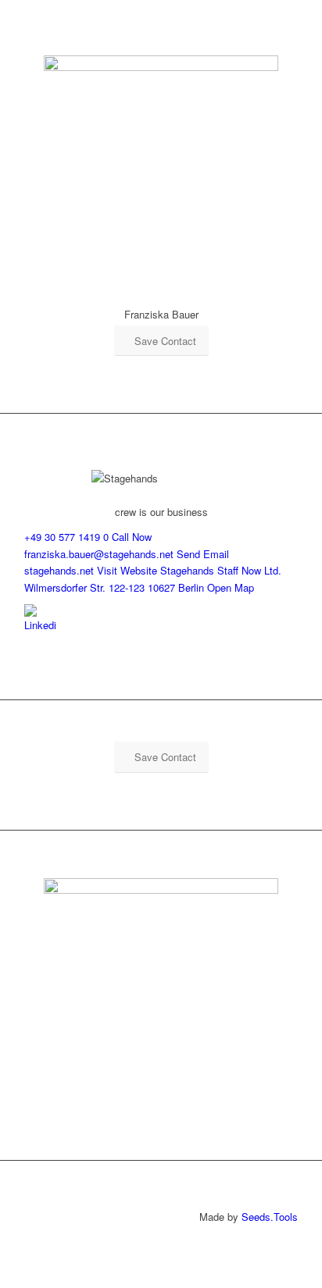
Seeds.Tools (270, 1216)
